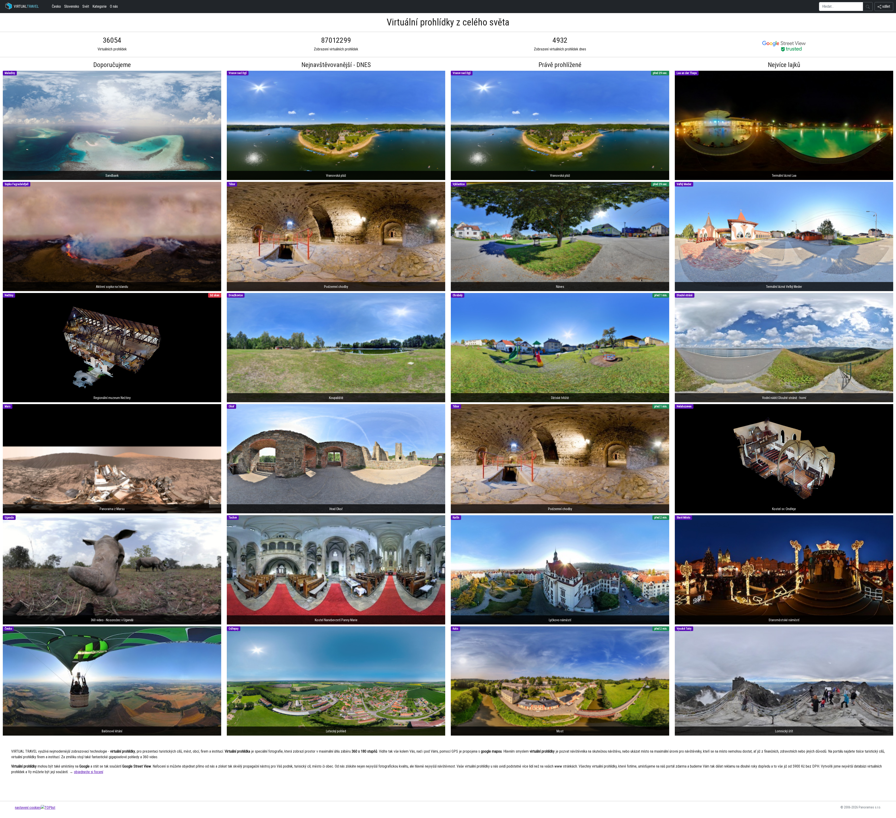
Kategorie (99, 6)
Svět (85, 6)
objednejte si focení (88, 772)
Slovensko (71, 6)
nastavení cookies (28, 807)
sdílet (885, 6)
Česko (56, 6)
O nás (114, 6)
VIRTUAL (26, 6)
